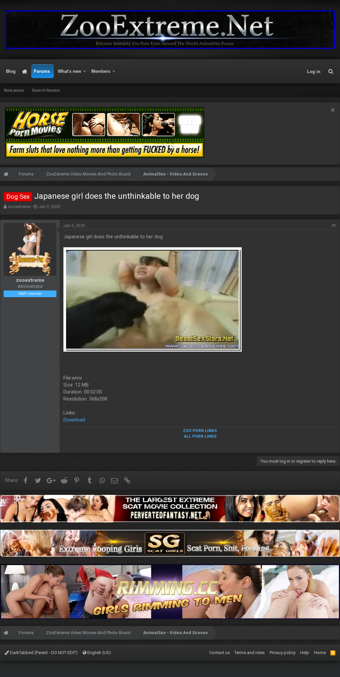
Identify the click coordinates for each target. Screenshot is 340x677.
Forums (42, 71)
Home (25, 71)
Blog (11, 71)
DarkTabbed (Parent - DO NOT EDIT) (43, 652)
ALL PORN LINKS (200, 436)
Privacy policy (283, 652)
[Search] (330, 71)
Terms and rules (249, 652)
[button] (84, 71)
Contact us (219, 652)
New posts (14, 90)
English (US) (98, 652)
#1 (334, 225)
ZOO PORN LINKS (200, 430)
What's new (69, 71)
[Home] (6, 175)
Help (304, 652)
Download (74, 420)
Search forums (46, 90)
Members (100, 71)
